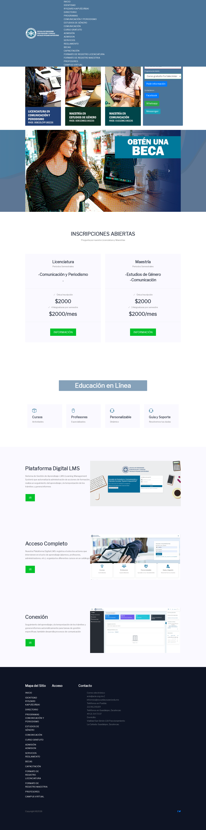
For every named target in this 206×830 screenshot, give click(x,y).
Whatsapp (152, 103)
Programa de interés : (152, 71)
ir (30, 497)
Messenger (152, 111)
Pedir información (155, 83)
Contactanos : (149, 90)
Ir (30, 569)
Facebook (151, 95)
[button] (37, 171)
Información (63, 332)
